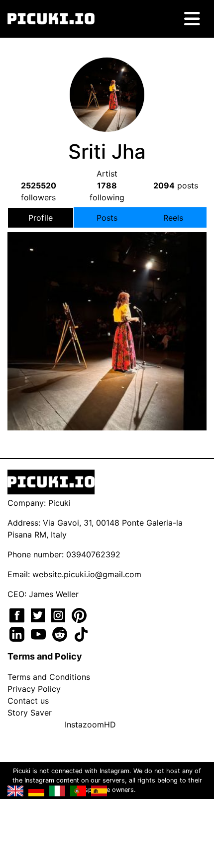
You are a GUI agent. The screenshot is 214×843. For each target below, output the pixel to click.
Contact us (28, 701)
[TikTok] (81, 633)
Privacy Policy (34, 689)
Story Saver (29, 713)
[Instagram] (59, 614)
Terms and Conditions (48, 677)
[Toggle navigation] (192, 18)
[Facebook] (18, 614)
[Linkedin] (18, 633)
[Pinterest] (79, 614)
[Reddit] (61, 633)
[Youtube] (39, 633)
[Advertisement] (107, 315)
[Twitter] (39, 614)
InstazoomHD (90, 724)
